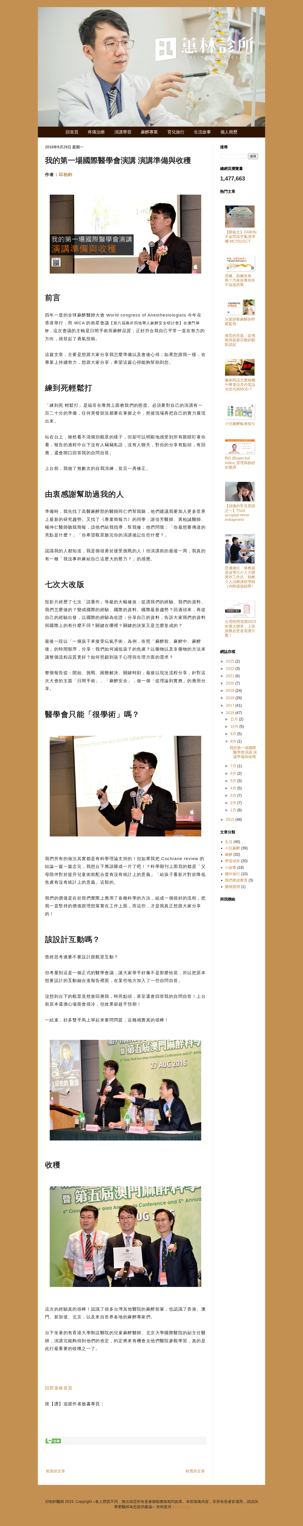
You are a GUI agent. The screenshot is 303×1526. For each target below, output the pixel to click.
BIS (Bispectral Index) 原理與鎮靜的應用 (240, 462)
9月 (233, 734)
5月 (233, 781)
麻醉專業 (149, 132)
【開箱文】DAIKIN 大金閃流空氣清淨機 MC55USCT (241, 236)
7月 (233, 766)
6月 (233, 774)
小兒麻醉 (232, 848)
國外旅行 (232, 874)
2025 (230, 661)
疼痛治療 (96, 132)
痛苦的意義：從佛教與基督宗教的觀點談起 (240, 340)
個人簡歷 (228, 132)
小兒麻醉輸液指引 (240, 424)
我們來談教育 (236, 880)
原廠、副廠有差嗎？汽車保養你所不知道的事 (240, 280)
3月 (233, 795)
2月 (233, 803)
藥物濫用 (232, 887)
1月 (233, 810)
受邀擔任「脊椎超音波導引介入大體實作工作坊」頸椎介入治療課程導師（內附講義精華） (240, 577)
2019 (230, 691)
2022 (230, 669)
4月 (233, 788)
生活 (228, 842)
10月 (234, 726)
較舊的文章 (195, 1471)
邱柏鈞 (65, 174)
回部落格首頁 (58, 1388)
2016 (230, 713)
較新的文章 (55, 1471)
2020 (230, 683)
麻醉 (228, 855)
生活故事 (202, 132)
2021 (230, 676)
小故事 (230, 868)
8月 (233, 741)
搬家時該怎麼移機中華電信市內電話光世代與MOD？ (240, 384)
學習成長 (232, 861)
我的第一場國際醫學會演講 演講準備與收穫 (243, 752)
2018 (230, 698)
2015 (230, 820)
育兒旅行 (175, 132)
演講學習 (122, 132)
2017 (230, 705)
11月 (234, 719)
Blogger (181, 1507)
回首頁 (72, 132)
